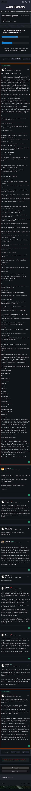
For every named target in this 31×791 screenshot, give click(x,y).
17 (2, 38)
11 (2, 44)
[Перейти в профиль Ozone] (2, 588)
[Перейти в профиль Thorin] (2, 665)
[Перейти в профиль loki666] (2, 542)
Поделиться (16, 767)
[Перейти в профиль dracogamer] (2, 695)
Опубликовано (13, 70)
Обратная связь (25, 783)
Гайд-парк (13, 21)
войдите (12, 48)
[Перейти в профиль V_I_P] (2, 69)
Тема (2, 783)
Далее (25, 58)
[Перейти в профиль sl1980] (2, 528)
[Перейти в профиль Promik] (2, 469)
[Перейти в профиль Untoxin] (2, 501)
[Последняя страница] (29, 59)
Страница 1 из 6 (16, 58)
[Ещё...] (28, 69)
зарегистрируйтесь (21, 48)
